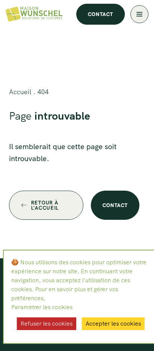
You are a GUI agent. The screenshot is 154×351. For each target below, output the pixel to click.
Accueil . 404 (29, 91)
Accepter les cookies (113, 323)
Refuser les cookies (47, 323)
